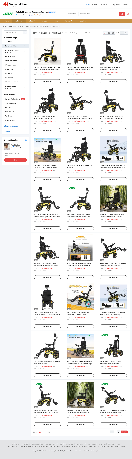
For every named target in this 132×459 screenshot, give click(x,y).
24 (40, 432)
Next (123, 432)
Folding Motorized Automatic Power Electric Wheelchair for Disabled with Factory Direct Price (78, 216)
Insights (118, 444)
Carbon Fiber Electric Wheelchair (11, 51)
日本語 (85, 446)
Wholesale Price (68, 444)
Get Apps (117, 4)
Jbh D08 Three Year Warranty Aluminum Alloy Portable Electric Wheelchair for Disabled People (80, 69)
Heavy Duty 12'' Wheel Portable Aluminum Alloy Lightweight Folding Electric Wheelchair (113, 412)
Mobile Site (111, 444)
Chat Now (17, 147)
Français (36, 446)
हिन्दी (90, 446)
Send (15, 160)
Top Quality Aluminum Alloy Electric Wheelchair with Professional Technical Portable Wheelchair (46, 265)
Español (21, 446)
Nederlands (67, 446)
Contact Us (68, 21)
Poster (8, 131)
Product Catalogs (12, 126)
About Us (32, 21)
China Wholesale (57, 444)
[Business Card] (26, 140)
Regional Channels (90, 444)
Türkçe (103, 446)
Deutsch (59, 446)
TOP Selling (8, 42)
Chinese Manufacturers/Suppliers (41, 444)
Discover (56, 21)
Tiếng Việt (110, 446)
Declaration (87, 451)
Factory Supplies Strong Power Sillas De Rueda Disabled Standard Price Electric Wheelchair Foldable (112, 167)
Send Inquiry (47, 81)
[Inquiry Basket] (111, 4)
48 (49, 432)
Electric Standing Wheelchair (10, 87)
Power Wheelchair (11, 46)
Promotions (82, 21)
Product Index (101, 444)
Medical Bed (9, 73)
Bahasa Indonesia (120, 446)
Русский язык (44, 446)
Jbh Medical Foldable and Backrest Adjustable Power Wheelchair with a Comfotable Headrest (45, 167)
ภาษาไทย (96, 446)
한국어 (79, 446)
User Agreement (77, 451)
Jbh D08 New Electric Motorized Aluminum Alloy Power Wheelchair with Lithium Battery (79, 118)
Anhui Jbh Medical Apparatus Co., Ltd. (32, 12)
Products (20, 21)
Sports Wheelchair (11, 61)
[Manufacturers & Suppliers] (15, 4)
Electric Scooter (10, 56)
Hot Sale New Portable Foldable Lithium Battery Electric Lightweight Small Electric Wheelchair (47, 216)
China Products (25, 444)
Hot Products (15, 444)
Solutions (44, 21)
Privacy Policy (97, 451)
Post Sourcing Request (128, 14)
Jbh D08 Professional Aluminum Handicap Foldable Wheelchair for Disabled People (44, 118)
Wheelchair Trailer (10, 65)
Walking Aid (9, 69)
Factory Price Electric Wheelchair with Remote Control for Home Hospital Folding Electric (112, 216)
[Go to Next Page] (126, 32)
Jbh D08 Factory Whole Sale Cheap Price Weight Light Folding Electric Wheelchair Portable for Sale (47, 69)
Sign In (88, 4)
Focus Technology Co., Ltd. (52, 451)
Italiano (52, 446)
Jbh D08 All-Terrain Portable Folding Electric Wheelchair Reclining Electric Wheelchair (111, 118)
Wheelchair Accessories (12, 82)
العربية (73, 446)
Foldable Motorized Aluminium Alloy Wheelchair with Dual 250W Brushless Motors (46, 412)
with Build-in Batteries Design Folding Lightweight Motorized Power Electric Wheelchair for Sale (79, 265)
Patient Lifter (9, 78)
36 (44, 432)
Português (28, 446)
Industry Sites (79, 444)
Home (7, 21)
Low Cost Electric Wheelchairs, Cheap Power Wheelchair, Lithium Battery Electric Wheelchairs (47, 314)
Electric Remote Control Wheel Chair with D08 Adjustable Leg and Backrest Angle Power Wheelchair (80, 363)
